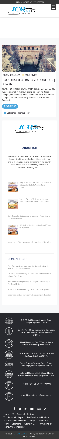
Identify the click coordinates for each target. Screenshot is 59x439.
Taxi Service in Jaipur (13, 417)
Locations (16, 423)
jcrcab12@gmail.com (29, 395)
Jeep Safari (43, 420)
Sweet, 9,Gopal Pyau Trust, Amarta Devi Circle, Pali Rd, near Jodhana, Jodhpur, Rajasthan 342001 (36, 332)
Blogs (32, 420)
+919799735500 (37, 2)
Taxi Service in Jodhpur (23, 414)
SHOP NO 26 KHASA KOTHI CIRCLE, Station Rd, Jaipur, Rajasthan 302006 (36, 354)
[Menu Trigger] (53, 7)
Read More (10, 106)
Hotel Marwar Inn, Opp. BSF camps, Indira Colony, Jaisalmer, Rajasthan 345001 (36, 343)
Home (6, 414)
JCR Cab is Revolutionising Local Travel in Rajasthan (29, 289)
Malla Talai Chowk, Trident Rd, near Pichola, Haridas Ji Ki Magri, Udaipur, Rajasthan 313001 (36, 374)
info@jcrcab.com (45, 395)
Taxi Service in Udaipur (38, 417)
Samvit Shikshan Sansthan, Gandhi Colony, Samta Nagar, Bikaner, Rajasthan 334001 (36, 364)
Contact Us (29, 423)
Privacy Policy (45, 423)
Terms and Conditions (14, 426)
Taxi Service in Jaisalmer (15, 420)
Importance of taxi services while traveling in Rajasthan (29, 295)
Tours (6, 423)
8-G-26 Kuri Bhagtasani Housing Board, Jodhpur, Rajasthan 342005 (36, 321)
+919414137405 (22, 2)
